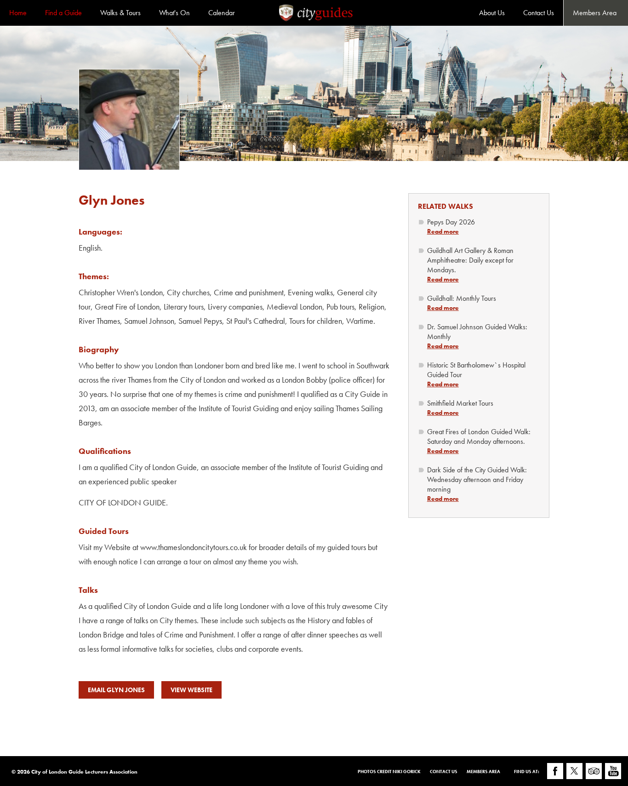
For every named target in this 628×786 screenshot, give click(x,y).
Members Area (595, 12)
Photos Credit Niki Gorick (389, 772)
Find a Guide (63, 12)
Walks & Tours (120, 12)
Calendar (221, 12)
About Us (492, 12)
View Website (191, 690)
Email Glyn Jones (116, 690)
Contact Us (538, 12)
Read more (443, 231)
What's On (174, 12)
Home (18, 12)
